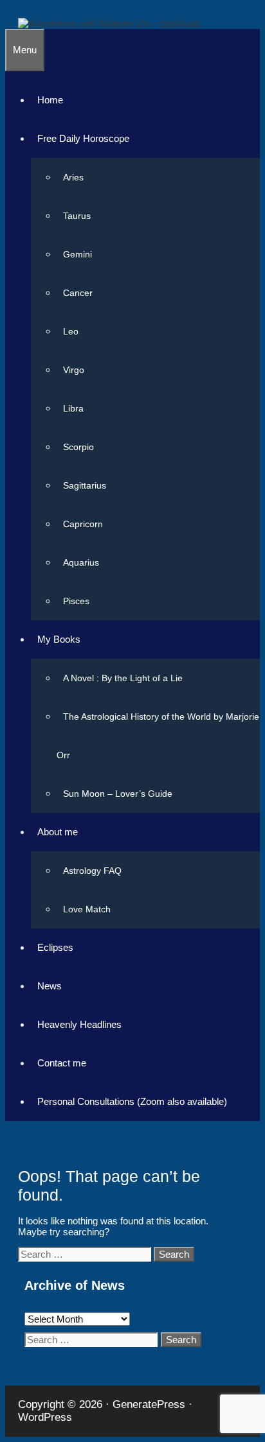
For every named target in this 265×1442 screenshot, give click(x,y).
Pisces (76, 601)
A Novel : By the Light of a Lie (123, 678)
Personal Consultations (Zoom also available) (132, 1101)
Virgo (73, 370)
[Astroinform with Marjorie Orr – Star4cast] (109, 23)
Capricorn (83, 524)
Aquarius (81, 562)
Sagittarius (84, 485)
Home (50, 99)
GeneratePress (149, 1404)
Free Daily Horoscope (83, 138)
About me (57, 831)
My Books (58, 639)
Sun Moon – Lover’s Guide (117, 793)
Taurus (77, 216)
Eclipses (55, 947)
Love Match (87, 909)
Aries (73, 177)
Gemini (77, 254)
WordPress (45, 1417)
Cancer (78, 293)
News (49, 985)
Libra (73, 408)
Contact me (61, 1062)
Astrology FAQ (92, 870)
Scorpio (78, 447)
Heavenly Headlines (79, 1024)
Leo (70, 331)
